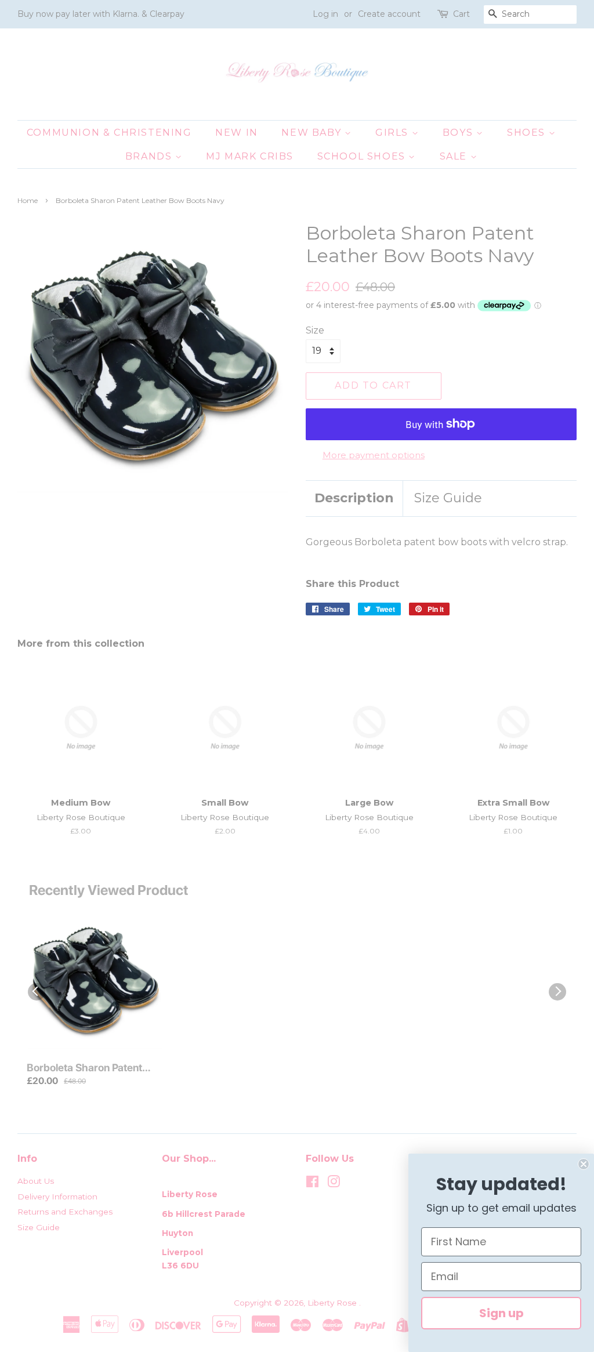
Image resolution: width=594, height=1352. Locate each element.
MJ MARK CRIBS (250, 156)
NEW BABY (312, 132)
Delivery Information (57, 1196)
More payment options (374, 455)
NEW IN (236, 132)
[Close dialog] (583, 1164)
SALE (455, 156)
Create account (389, 14)
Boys (459, 132)
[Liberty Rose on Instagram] (333, 1183)
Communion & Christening (109, 132)
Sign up (501, 1313)
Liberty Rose (333, 1302)
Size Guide (448, 498)
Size (315, 330)
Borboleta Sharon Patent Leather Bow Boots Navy (85, 1068)
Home (27, 200)
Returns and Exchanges (65, 1211)
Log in (325, 14)
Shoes (528, 132)
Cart (461, 14)
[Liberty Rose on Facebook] (312, 1183)
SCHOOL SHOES (363, 156)
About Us (35, 1181)
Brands (150, 156)
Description (354, 498)
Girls (393, 132)
